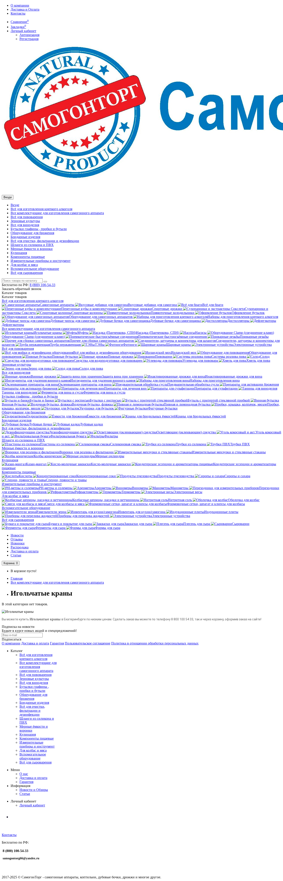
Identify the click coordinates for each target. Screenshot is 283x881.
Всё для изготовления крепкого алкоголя (41, 209)
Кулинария (19, 253)
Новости (17, 535)
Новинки (18, 543)
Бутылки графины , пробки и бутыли (39, 229)
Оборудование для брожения (32, 233)
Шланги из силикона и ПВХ (32, 245)
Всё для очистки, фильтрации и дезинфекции (45, 241)
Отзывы (17, 539)
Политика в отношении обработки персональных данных (155, 643)
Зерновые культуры (25, 221)
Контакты (18, 13)
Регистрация (28, 39)
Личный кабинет (32, 805)
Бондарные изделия (25, 237)
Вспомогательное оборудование (35, 269)
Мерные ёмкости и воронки (32, 249)
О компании (20, 5)
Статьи (16, 555)
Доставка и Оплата (25, 9)
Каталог (14, 297)
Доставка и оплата (24, 551)
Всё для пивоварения (27, 217)
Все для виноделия (25, 225)
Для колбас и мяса (24, 265)
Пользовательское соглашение (87, 643)
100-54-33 (42, 285)
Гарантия (57, 643)
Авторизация (29, 35)
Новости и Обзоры (33, 790)
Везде (15, 205)
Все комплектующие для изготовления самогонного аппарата (57, 213)
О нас (23, 774)
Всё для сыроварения (27, 273)
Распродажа (20, 547)
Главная (17, 578)
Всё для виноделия (33, 683)
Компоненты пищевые (28, 257)
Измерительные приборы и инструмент (41, 261)
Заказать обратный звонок (21, 289)
